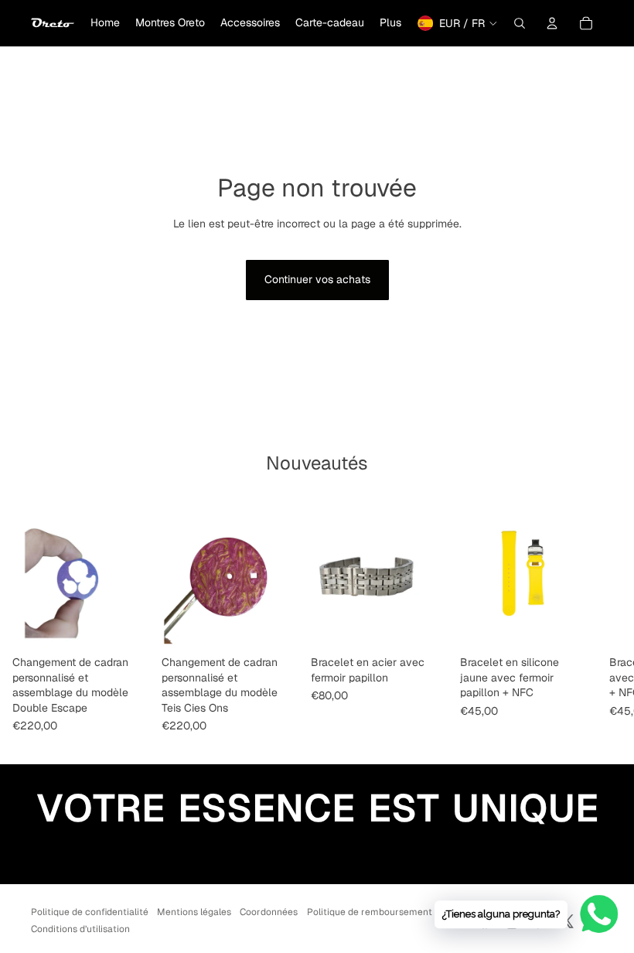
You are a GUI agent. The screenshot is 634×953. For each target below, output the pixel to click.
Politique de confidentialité (89, 912)
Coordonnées (269, 912)
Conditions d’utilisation (80, 929)
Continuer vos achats (317, 279)
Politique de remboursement (369, 912)
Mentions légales (194, 912)
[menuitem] (105, 23)
